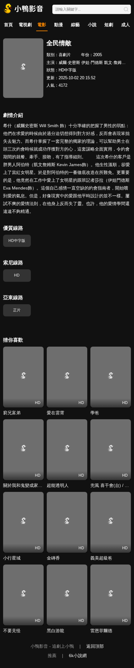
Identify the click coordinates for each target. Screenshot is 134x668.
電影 (41, 24)
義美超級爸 (101, 557)
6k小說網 (78, 655)
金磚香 (53, 557)
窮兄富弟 (12, 412)
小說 (92, 24)
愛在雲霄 (55, 412)
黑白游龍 (55, 630)
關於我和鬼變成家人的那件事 (31, 485)
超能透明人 (58, 485)
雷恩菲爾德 (101, 630)
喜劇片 (65, 54)
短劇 (108, 24)
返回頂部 (95, 646)
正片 (17, 310)
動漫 (58, 24)
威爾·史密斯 (69, 62)
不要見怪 (12, 630)
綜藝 (75, 24)
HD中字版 (16, 240)
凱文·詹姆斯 (115, 62)
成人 (125, 24)
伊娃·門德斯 (92, 62)
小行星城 (12, 557)
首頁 (8, 24)
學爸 (94, 412)
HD (17, 275)
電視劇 (25, 24)
